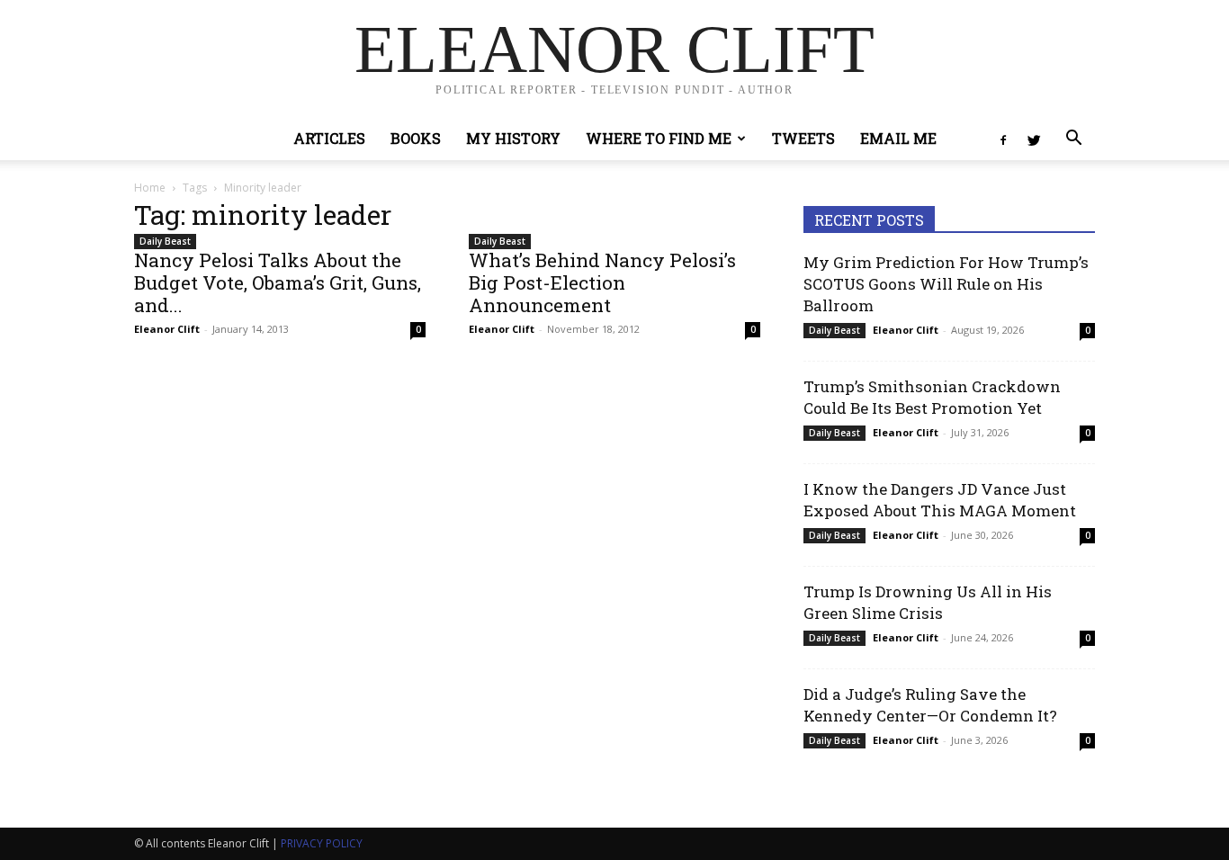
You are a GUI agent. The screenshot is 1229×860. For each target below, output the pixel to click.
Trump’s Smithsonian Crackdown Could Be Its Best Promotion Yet (932, 397)
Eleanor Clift (167, 329)
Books (415, 138)
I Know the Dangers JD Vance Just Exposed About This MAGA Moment (939, 500)
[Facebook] (1003, 138)
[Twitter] (1033, 138)
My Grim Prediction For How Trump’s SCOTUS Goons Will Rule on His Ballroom (946, 284)
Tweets (803, 138)
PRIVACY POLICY (322, 843)
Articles (329, 138)
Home (150, 187)
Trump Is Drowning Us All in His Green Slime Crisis (927, 602)
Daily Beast (165, 241)
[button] (1073, 139)
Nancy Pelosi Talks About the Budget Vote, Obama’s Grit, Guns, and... (277, 282)
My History (513, 138)
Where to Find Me (658, 138)
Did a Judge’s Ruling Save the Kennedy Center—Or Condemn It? (930, 705)
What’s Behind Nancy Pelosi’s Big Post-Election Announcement (602, 282)
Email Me (898, 138)
